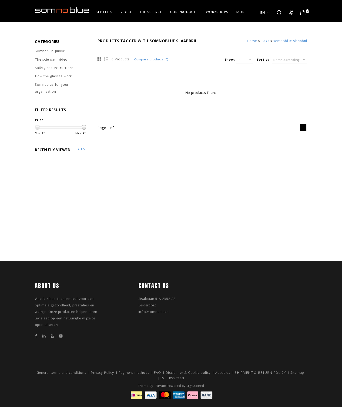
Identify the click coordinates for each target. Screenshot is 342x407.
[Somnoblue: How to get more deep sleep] (62, 10)
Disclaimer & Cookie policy (188, 372)
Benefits (103, 12)
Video (126, 12)
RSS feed (176, 378)
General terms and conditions (61, 372)
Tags (265, 41)
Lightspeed (195, 386)
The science (150, 12)
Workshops (217, 12)
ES (162, 378)
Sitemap (297, 372)
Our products (184, 12)
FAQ (157, 372)
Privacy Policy (102, 372)
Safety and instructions (54, 68)
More (241, 12)
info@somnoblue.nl (154, 311)
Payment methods (133, 372)
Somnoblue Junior (50, 51)
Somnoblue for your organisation (51, 88)
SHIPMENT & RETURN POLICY (260, 372)
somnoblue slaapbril (290, 41)
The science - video (51, 59)
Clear (82, 149)
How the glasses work (53, 76)
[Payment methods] (171, 397)
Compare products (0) (151, 59)
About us (222, 372)
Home (252, 41)
